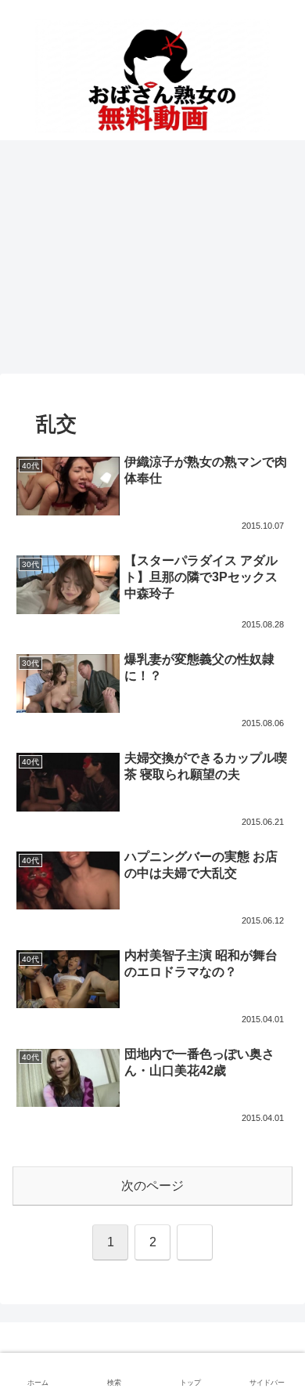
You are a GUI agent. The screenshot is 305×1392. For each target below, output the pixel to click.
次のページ (152, 1185)
